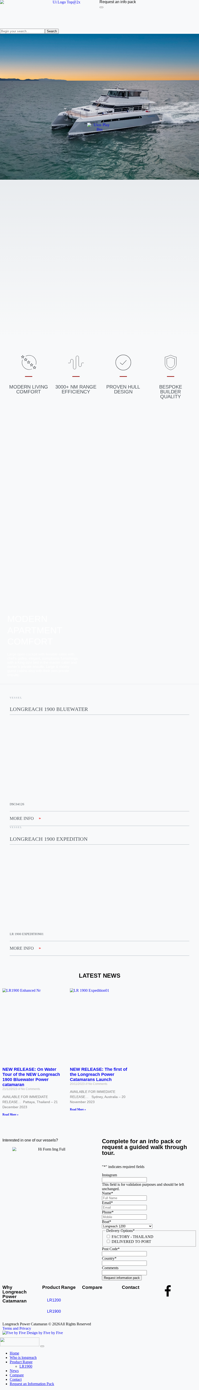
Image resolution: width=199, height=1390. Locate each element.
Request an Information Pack (32, 1384)
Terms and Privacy (16, 1328)
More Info (22, 818)
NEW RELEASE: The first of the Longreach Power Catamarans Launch (98, 1074)
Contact (130, 1287)
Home (14, 1353)
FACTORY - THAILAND (132, 1237)
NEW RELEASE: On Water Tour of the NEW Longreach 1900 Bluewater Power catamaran (31, 1077)
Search (52, 31)
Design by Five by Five (44, 1333)
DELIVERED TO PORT (131, 1241)
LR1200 (54, 1300)
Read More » (10, 1114)
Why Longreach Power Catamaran (14, 1294)
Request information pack (122, 1278)
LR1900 (54, 1311)
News (14, 1371)
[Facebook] (168, 1291)
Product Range (59, 1287)
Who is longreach (23, 1357)
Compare (92, 1287)
